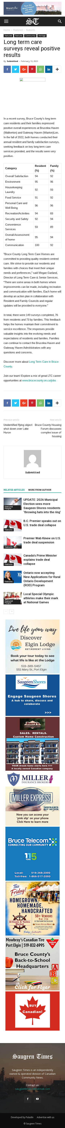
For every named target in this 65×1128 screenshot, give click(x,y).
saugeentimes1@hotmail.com (32, 1089)
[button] (60, 21)
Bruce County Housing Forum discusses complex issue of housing (48, 430)
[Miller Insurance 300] (32, 825)
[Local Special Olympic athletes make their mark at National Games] (13, 598)
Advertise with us (45, 1117)
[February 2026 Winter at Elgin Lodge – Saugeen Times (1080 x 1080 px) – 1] (32, 672)
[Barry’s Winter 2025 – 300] (32, 770)
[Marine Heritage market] (32, 934)
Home (7, 29)
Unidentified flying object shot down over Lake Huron (18, 428)
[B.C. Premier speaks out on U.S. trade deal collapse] (13, 525)
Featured (18, 29)
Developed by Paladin (22, 1117)
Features (30, 29)
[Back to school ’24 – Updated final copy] (32, 989)
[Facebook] (27, 1099)
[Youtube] (37, 1099)
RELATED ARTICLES (14, 490)
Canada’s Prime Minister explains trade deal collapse (40, 560)
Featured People (9, 507)
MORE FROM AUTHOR (39, 490)
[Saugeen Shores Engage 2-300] (32, 715)
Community (30, 35)
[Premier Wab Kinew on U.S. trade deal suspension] (13, 542)
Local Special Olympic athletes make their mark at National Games (40, 598)
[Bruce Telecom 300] (32, 879)
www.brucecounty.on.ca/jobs (39, 380)
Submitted (12, 61)
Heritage (42, 35)
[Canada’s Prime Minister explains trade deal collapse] (13, 559)
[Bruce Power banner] (32, 8)
